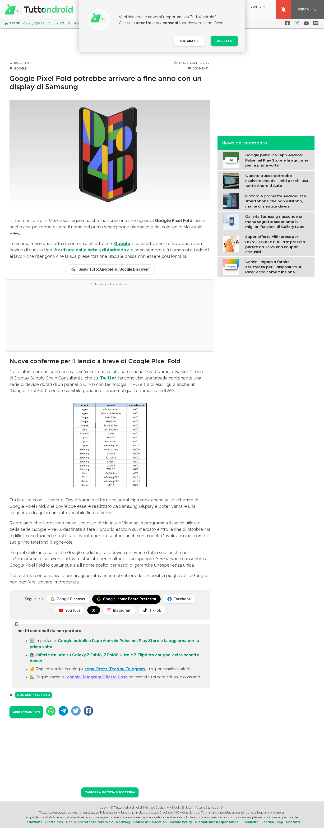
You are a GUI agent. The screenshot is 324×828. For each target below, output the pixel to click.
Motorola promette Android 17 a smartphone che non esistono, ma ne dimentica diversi (275, 201)
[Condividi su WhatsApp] (51, 711)
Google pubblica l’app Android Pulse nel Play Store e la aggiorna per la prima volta (276, 160)
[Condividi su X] (76, 711)
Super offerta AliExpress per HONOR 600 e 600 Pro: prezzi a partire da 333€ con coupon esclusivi (275, 244)
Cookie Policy (181, 822)
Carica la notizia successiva (110, 792)
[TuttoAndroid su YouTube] (305, 23)
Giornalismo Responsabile (217, 822)
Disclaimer (54, 822)
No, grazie (189, 41)
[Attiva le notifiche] (283, 9)
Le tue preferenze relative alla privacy (98, 822)
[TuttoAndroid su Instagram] (296, 23)
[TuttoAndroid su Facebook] (286, 23)
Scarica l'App (272, 822)
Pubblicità (250, 822)
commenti (200, 68)
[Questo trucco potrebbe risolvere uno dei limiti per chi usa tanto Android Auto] (232, 180)
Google (20, 68)
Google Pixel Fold (33, 695)
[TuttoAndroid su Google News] (315, 23)
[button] (258, 7)
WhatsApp (76, 23)
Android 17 (56, 23)
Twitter (108, 377)
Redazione (33, 822)
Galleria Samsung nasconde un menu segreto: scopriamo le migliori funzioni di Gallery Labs (274, 221)
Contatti (293, 822)
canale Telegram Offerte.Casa (97, 677)
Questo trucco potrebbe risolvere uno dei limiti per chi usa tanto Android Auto (276, 180)
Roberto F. (23, 63)
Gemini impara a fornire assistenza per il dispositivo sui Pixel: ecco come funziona (274, 266)
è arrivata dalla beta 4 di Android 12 (91, 249)
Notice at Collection (150, 822)
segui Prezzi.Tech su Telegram (114, 668)
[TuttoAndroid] (39, 9)
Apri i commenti (26, 712)
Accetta (224, 41)
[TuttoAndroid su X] (93, 610)
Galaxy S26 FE (33, 23)
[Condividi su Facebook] (88, 711)
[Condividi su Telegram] (63, 711)
